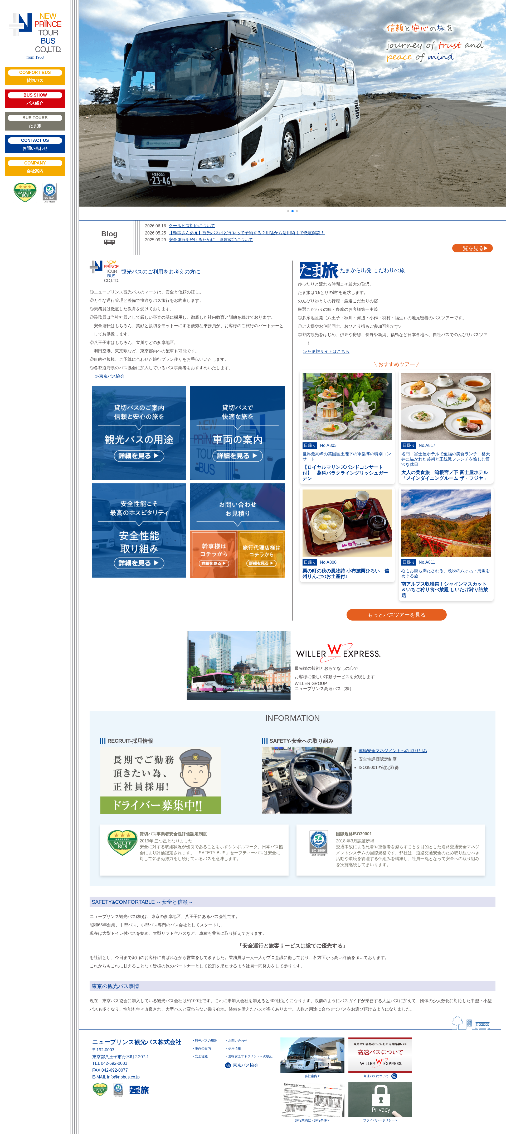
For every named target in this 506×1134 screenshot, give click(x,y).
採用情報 (234, 1048)
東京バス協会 (245, 1065)
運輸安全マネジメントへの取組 (250, 1056)
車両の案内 (203, 1048)
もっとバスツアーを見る (397, 615)
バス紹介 (35, 99)
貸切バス (35, 76)
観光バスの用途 (206, 1040)
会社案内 (35, 167)
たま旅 (35, 122)
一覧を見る (471, 248)
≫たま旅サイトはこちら (326, 351)
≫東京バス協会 (109, 376)
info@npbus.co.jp (123, 1077)
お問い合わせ (35, 144)
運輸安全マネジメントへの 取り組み (393, 750)
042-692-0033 (114, 1063)
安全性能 (201, 1056)
